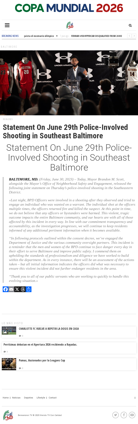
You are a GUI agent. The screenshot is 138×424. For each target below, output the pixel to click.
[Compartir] (28, 289)
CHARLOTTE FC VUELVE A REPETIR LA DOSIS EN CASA (49, 329)
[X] (17, 289)
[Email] (11, 289)
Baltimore (9, 46)
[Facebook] (5, 289)
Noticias (16, 397)
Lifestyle (41, 397)
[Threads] (23, 289)
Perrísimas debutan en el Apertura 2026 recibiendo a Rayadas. (40, 344)
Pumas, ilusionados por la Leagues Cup (42, 360)
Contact (53, 397)
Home (6, 397)
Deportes (28, 397)
